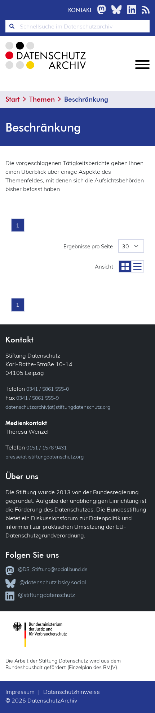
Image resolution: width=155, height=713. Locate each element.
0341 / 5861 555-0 (47, 389)
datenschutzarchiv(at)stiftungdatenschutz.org (57, 407)
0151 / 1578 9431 (46, 447)
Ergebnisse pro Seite (88, 246)
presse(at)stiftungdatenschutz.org (44, 456)
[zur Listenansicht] (137, 266)
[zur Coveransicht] (125, 266)
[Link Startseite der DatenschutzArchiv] (45, 61)
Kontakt (80, 10)
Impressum (20, 691)
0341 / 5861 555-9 (37, 398)
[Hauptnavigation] (142, 70)
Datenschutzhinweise (71, 691)
